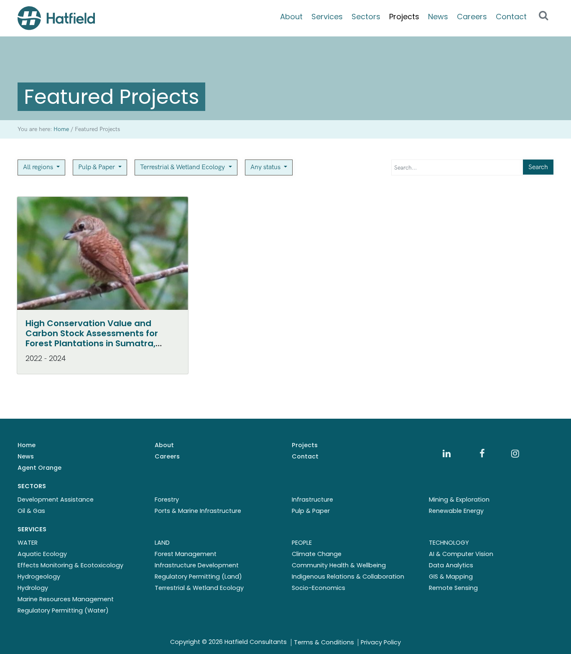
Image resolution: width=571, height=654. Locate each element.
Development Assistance (56, 499)
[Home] (56, 18)
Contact (511, 16)
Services (327, 16)
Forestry (167, 499)
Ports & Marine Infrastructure (198, 511)
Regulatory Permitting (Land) (198, 576)
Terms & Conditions (324, 642)
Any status (266, 167)
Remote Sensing (453, 588)
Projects (404, 16)
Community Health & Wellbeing (339, 565)
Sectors (366, 16)
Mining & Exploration (459, 499)
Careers (472, 16)
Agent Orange (39, 467)
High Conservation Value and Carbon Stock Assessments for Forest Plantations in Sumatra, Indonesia (91, 338)
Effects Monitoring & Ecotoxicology (70, 565)
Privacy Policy (381, 642)
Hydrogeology (39, 576)
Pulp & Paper (97, 167)
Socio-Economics (318, 588)
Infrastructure (312, 499)
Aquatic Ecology (42, 554)
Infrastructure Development (197, 565)
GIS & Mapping (451, 576)
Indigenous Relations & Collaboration (348, 576)
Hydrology (33, 588)
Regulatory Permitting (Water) (63, 610)
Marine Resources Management (66, 599)
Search (538, 167)
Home (27, 445)
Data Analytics (451, 565)
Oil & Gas (31, 511)
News (438, 16)
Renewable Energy (456, 511)
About (291, 16)
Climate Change (317, 554)
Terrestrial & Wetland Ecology (183, 167)
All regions (39, 167)
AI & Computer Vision (461, 554)
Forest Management (186, 554)
